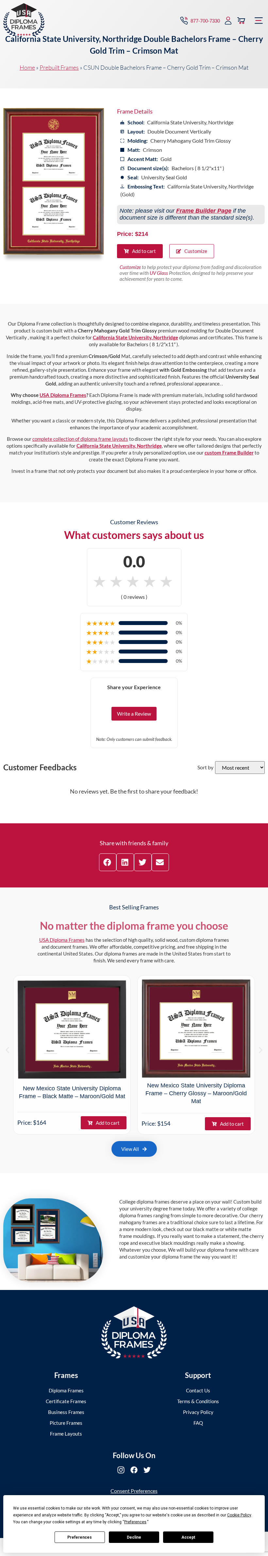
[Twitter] (147, 1470)
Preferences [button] (135, 1522)
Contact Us (198, 1390)
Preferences (79, 1537)
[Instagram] (121, 1470)
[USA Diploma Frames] (134, 1332)
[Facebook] (134, 1470)
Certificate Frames (66, 1401)
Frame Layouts (66, 1434)
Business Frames (66, 1412)
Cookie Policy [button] (239, 1515)
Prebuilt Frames (59, 67)
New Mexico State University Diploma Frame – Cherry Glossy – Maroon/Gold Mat (196, 1093)
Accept (188, 1537)
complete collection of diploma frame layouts (80, 439)
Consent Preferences (134, 1491)
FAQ (198, 1423)
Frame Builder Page (203, 210)
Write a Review (134, 713)
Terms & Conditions (198, 1401)
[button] (259, 20)
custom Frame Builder (229, 453)
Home (27, 67)
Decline (134, 1537)
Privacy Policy (198, 1412)
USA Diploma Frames (63, 395)
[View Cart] (241, 21)
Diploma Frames (66, 1390)
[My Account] (228, 21)
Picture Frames (66, 1423)
